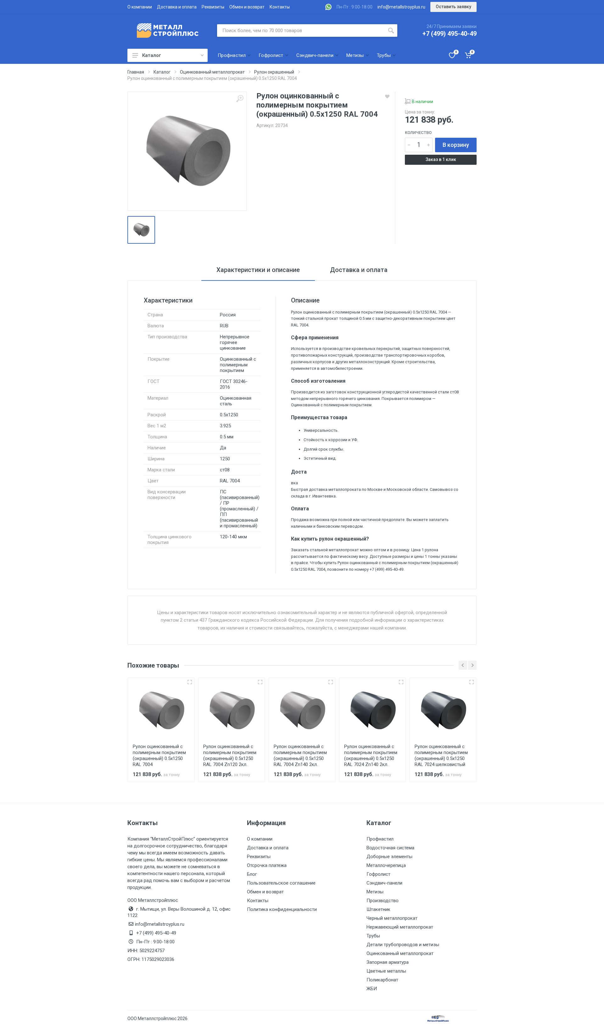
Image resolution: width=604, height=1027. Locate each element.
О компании (139, 7)
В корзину (456, 145)
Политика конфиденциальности (282, 909)
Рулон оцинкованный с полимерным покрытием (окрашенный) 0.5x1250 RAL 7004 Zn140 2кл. (300, 755)
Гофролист (378, 874)
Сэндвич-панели (384, 883)
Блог (252, 874)
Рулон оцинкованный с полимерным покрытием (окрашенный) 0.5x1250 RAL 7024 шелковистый (441, 755)
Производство (382, 900)
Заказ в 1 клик (441, 159)
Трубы (373, 936)
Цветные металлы (386, 971)
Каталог (151, 55)
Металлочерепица (386, 865)
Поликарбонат (382, 980)
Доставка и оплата (177, 7)
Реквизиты (213, 7)
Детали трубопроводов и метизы (402, 944)
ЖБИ (371, 988)
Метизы (374, 892)
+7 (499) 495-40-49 (449, 33)
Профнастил (380, 839)
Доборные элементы (389, 856)
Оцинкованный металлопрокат (399, 953)
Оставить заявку (453, 6)
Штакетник (378, 909)
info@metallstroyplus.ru (401, 7)
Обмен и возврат (247, 7)
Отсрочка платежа (267, 865)
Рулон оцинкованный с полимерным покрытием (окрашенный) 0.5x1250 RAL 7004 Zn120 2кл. (229, 755)
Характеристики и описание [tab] (258, 270)
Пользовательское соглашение (281, 883)
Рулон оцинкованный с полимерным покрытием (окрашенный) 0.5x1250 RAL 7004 (159, 755)
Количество (418, 132)
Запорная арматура (387, 962)
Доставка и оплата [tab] (359, 270)
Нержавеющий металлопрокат (399, 927)
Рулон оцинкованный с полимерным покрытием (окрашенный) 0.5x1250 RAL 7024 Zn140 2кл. (370, 755)
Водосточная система (390, 848)
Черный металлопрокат (391, 918)
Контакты (280, 7)
